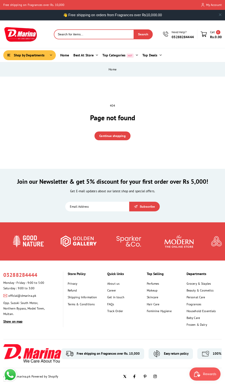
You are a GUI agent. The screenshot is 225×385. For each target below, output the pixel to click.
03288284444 (20, 275)
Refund (72, 290)
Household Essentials (201, 311)
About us (113, 284)
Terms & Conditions (81, 304)
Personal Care (196, 297)
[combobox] (93, 34)
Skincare (152, 297)
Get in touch (115, 297)
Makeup (152, 290)
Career (111, 290)
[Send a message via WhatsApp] (10, 375)
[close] (220, 15)
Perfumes (153, 284)
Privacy (73, 284)
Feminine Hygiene (159, 311)
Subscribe (147, 206)
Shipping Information (82, 297)
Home (112, 69)
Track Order (115, 311)
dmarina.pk (23, 376)
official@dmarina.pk (22, 296)
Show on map (13, 321)
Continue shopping (112, 136)
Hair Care (153, 304)
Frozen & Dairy (197, 325)
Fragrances (194, 304)
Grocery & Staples (199, 284)
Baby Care (193, 318)
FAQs (110, 304)
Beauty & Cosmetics (200, 290)
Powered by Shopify (44, 376)
